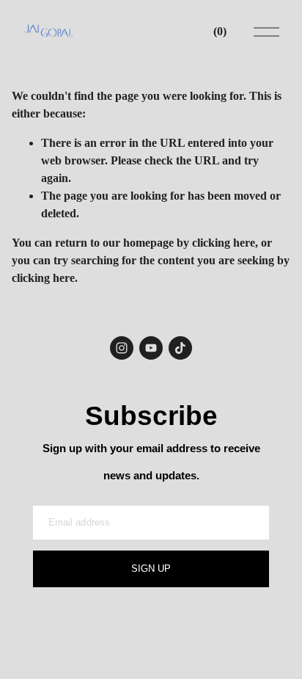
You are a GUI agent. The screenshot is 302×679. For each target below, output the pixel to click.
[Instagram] (121, 348)
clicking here (223, 242)
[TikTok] (180, 348)
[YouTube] (151, 348)
